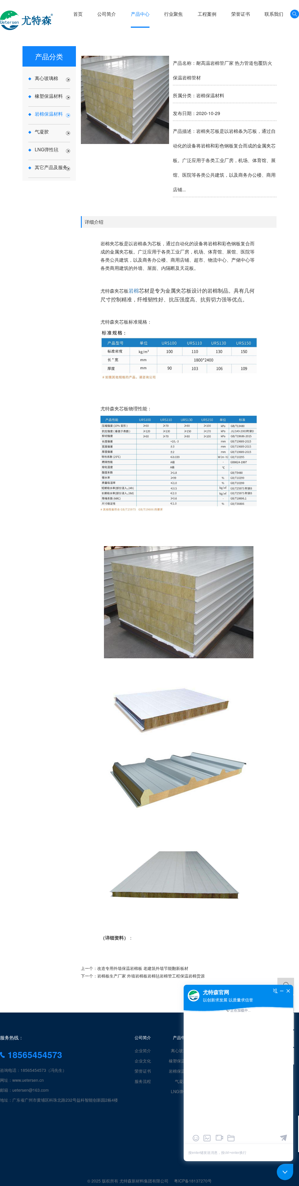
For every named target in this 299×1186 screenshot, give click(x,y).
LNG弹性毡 (181, 1091)
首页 (78, 14)
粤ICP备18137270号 (193, 1181)
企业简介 (143, 1050)
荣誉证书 (240, 14)
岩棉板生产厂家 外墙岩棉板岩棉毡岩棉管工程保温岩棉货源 (151, 976)
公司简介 (106, 14)
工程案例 (207, 14)
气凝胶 (181, 1081)
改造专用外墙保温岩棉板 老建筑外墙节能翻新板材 (142, 968)
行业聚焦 (173, 14)
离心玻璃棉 (181, 1050)
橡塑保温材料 (181, 1061)
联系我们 (274, 14)
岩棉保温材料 (181, 1071)
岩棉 (133, 290)
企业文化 (143, 1061)
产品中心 (140, 14)
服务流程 (143, 1081)
